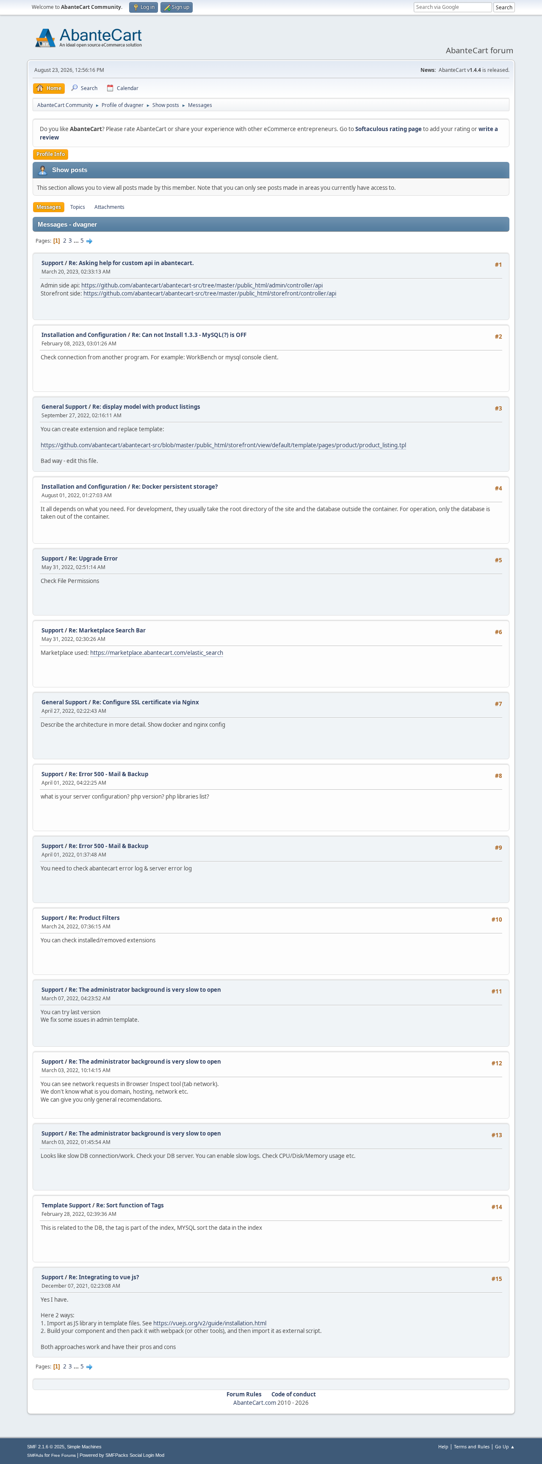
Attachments (109, 207)
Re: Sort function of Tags (130, 1205)
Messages (48, 207)
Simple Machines (84, 1446)
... (77, 240)
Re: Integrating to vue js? (104, 1277)
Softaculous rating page (388, 129)
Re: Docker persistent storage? (175, 486)
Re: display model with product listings (146, 406)
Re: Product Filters (94, 918)
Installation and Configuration (84, 335)
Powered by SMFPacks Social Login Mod (122, 1455)
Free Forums (63, 1455)
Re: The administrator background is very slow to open (145, 989)
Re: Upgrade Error (93, 558)
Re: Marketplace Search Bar (107, 630)
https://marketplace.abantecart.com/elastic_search (156, 653)
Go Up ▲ (505, 1446)
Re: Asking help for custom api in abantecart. (131, 263)
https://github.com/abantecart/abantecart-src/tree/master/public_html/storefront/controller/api (209, 293)
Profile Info (50, 154)
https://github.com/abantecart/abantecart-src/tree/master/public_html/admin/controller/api (202, 285)
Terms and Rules (471, 1446)
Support (52, 263)
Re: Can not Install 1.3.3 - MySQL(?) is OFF (189, 335)
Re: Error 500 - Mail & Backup (108, 774)
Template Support (66, 1205)
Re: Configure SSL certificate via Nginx (145, 702)
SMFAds (35, 1455)
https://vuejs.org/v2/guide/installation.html (209, 1323)
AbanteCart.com (254, 1403)
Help (443, 1446)
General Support (64, 406)
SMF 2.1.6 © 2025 (45, 1446)
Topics (77, 207)
